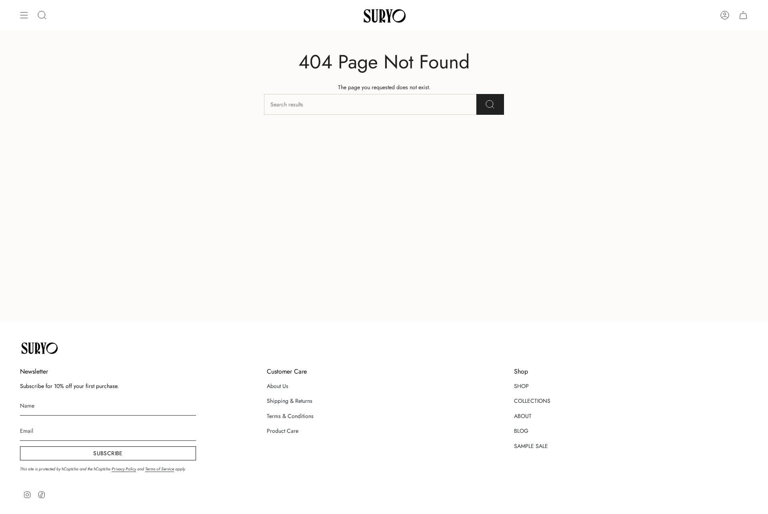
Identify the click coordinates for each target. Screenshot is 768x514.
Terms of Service (159, 469)
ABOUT (523, 416)
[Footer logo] (39, 347)
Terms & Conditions (290, 416)
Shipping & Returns (289, 401)
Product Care (282, 431)
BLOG (521, 431)
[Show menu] (24, 15)
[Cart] (743, 15)
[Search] (490, 104)
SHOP (521, 386)
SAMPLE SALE (531, 446)
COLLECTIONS (532, 401)
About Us (277, 386)
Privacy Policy (124, 469)
